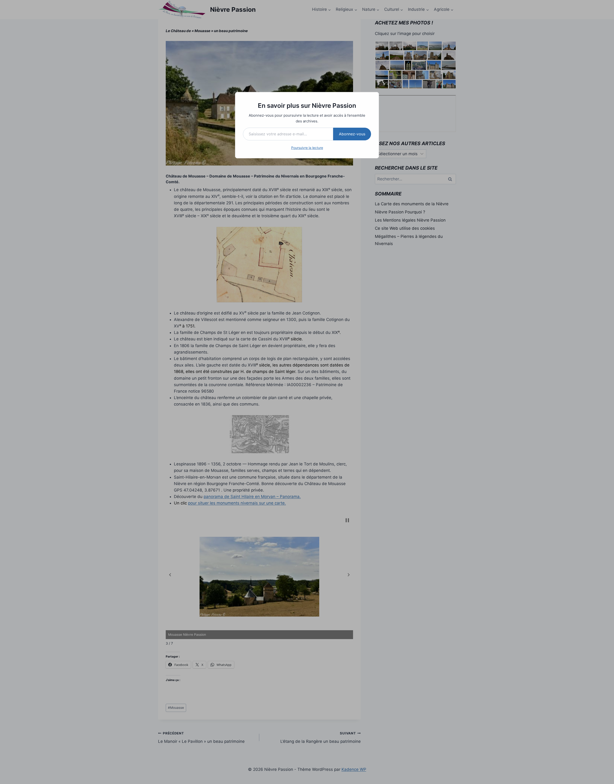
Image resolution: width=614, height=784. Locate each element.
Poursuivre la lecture (307, 148)
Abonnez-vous (352, 134)
